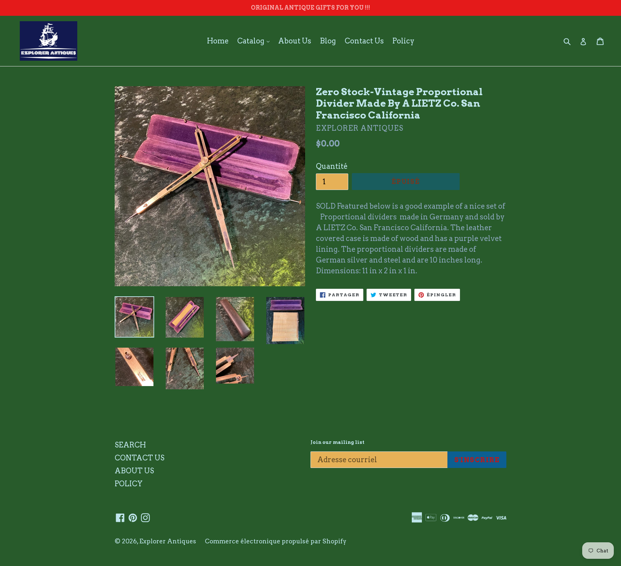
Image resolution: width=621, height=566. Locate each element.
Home (218, 41)
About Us (294, 41)
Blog (328, 41)
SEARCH (130, 445)
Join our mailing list (337, 442)
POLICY (129, 483)
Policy (403, 41)
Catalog (255, 40)
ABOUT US (134, 471)
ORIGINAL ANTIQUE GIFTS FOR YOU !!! (310, 7)
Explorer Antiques (167, 541)
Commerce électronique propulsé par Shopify (275, 541)
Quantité (332, 166)
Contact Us (364, 41)
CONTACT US (139, 458)
